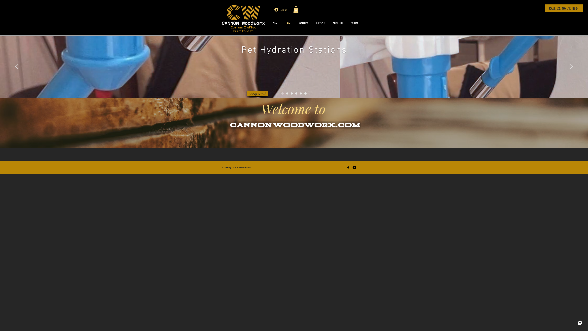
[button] (296, 9)
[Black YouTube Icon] (354, 167)
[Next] (571, 67)
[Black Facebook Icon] (348, 167)
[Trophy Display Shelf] (296, 93)
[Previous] (16, 67)
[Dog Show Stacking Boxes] (287, 93)
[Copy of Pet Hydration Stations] (292, 93)
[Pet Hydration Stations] (282, 93)
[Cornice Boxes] (301, 93)
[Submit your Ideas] (305, 93)
